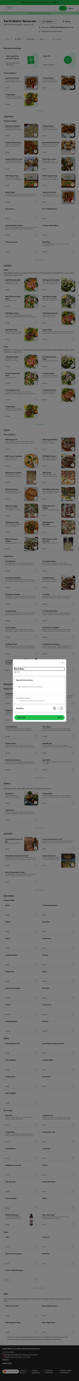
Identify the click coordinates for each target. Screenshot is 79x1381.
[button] (39, 717)
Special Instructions (24, 680)
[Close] (62, 662)
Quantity (20, 708)
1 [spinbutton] (57, 708)
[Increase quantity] (61, 708)
